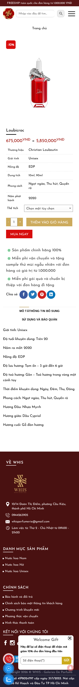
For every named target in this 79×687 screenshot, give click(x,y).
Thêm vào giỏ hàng (49, 222)
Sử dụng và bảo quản (39, 319)
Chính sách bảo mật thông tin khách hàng (33, 603)
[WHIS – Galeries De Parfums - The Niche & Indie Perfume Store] (8, 13)
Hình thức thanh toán (19, 622)
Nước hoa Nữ (14, 564)
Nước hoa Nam (15, 558)
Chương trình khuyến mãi (22, 610)
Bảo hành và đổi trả (19, 597)
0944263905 (20, 515)
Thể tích (12, 208)
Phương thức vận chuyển (21, 616)
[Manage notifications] (70, 668)
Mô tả (24, 311)
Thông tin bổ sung (44, 311)
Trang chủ (39, 28)
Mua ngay (19, 234)
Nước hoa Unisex (16, 571)
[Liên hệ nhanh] (9, 656)
